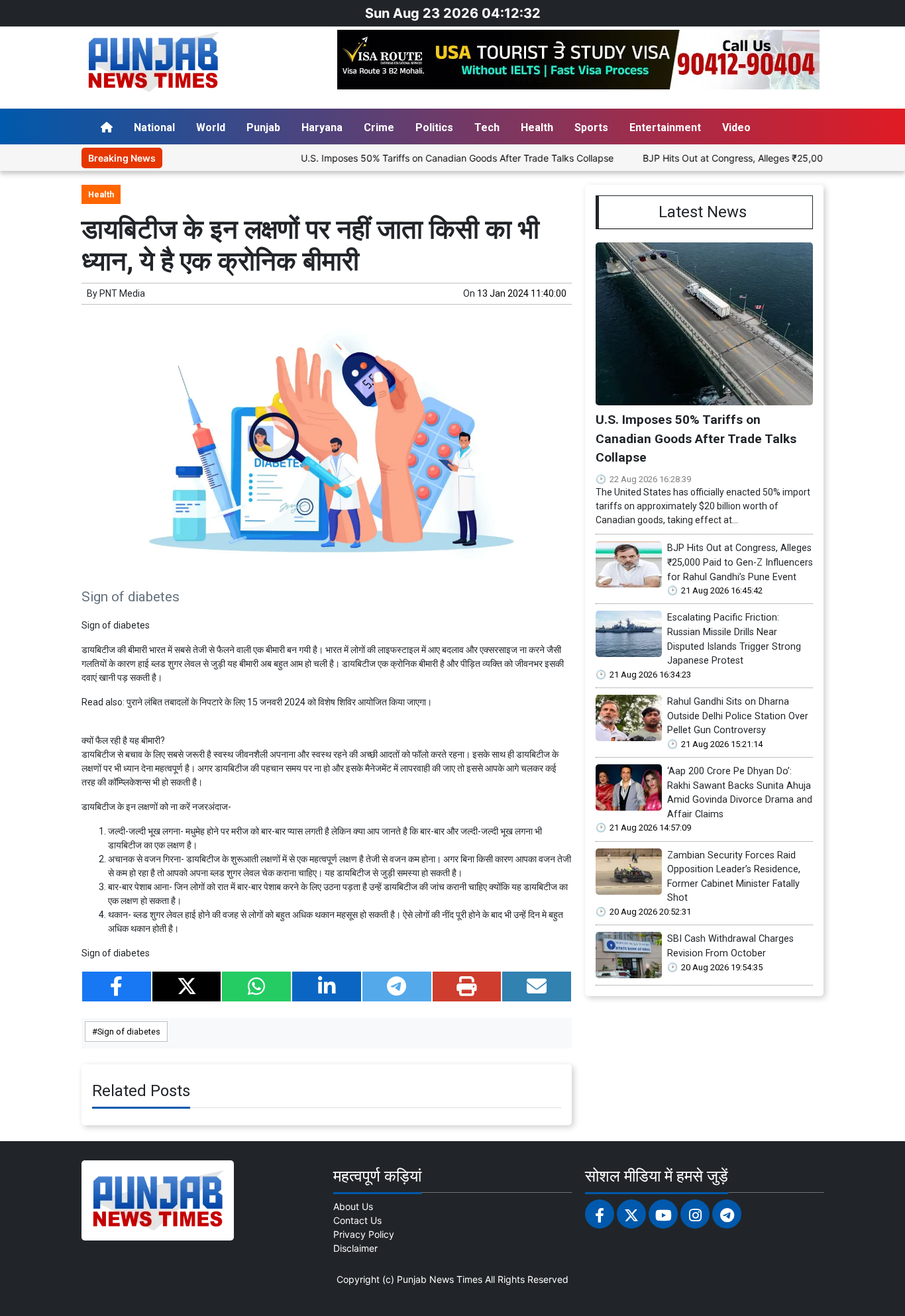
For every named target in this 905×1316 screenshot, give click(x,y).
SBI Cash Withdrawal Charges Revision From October (730, 946)
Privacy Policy (363, 1234)
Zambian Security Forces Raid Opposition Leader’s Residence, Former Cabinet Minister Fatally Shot (733, 877)
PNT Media (122, 293)
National (154, 127)
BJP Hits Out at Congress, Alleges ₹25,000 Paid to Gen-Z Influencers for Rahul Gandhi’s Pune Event (740, 562)
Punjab (263, 127)
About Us (353, 1206)
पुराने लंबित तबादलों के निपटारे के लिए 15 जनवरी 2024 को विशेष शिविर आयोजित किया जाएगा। (279, 702)
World (210, 127)
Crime (379, 127)
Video (736, 127)
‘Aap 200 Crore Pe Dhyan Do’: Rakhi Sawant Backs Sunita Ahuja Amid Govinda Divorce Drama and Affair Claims (739, 793)
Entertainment (665, 127)
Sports (591, 127)
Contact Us (357, 1220)
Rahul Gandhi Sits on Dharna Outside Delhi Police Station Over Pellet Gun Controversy (737, 716)
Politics (434, 127)
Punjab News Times (439, 1279)
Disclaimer (355, 1248)
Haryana (322, 127)
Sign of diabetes (128, 1032)
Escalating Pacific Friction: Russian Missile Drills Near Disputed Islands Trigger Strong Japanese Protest (734, 639)
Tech (487, 127)
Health (537, 127)
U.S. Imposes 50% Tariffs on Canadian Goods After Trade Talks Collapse (422, 158)
